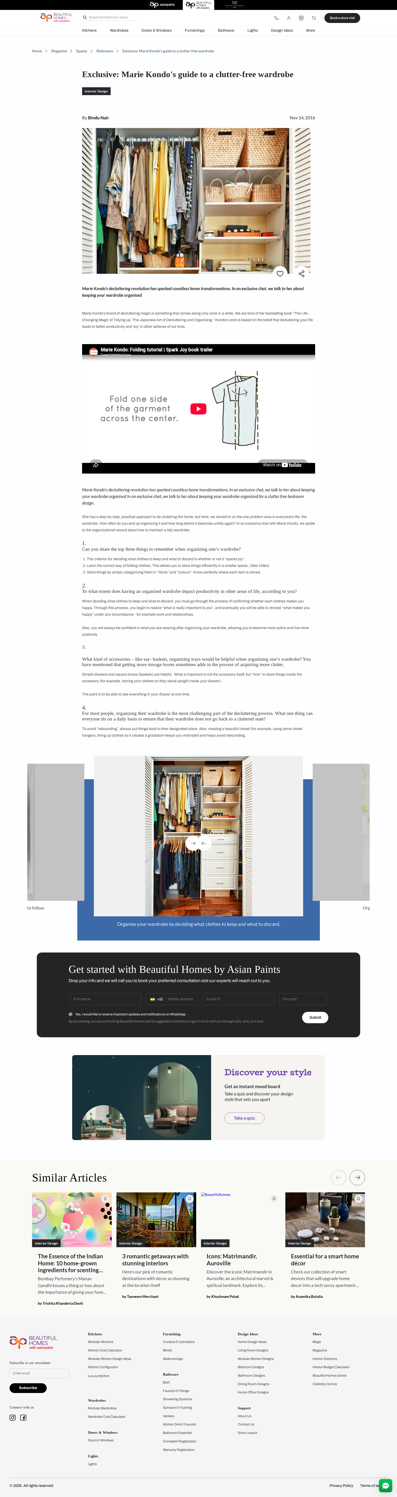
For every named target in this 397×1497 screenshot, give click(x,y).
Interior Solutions (325, 1359)
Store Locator (247, 1433)
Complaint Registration (179, 1441)
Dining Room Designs (253, 1384)
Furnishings (195, 30)
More (310, 30)
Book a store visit (342, 18)
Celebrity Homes (325, 1384)
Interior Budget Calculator (331, 1367)
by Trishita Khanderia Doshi (60, 1303)
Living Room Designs (253, 1350)
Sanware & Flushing (177, 1407)
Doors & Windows (156, 30)
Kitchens (89, 30)
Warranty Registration (179, 1450)
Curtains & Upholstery (179, 1342)
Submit (315, 1017)
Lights (253, 30)
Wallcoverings (173, 1359)
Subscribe (28, 1388)
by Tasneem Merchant (140, 1296)
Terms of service (373, 1486)
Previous (204, 843)
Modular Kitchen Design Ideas (109, 1359)
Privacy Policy (341, 1486)
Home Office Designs (253, 1392)
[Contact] (276, 18)
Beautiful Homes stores (330, 1375)
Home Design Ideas (252, 1342)
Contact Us (246, 1424)
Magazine (320, 1350)
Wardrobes (119, 30)
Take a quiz (244, 1117)
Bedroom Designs (251, 1367)
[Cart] (313, 18)
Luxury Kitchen (98, 1376)
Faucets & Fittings (176, 1391)
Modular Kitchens (100, 1342)
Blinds (167, 1350)
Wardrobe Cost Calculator (107, 1416)
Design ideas (282, 30)
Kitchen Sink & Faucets (179, 1424)
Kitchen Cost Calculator (105, 1350)
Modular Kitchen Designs (256, 1359)
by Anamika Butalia (307, 1296)
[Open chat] (385, 1485)
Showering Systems (177, 1399)
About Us (244, 1416)
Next (193, 843)
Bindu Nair (98, 117)
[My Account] (289, 18)
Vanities (168, 1416)
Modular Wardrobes (102, 1408)
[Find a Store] (301, 18)
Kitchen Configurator (103, 1367)
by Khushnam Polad (223, 1296)
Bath (166, 1382)
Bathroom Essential (177, 1433)
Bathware (226, 30)
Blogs (317, 1342)
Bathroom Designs (251, 1375)
